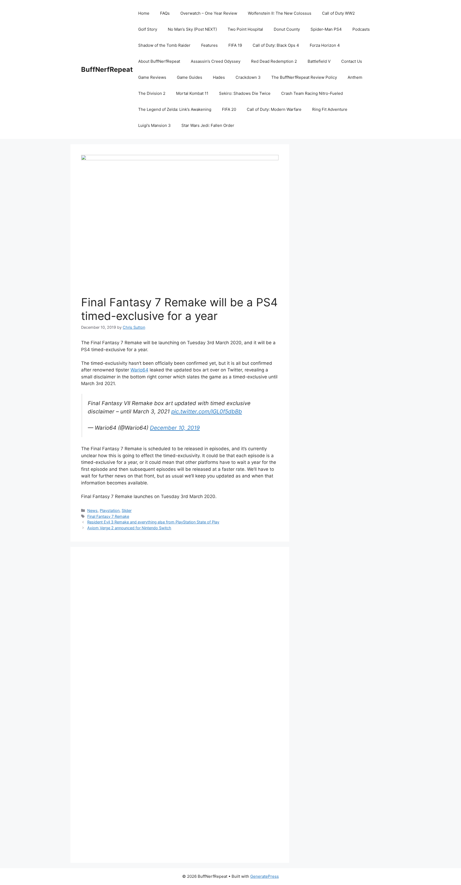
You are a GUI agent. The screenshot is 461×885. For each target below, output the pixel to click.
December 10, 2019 (175, 427)
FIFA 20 (229, 109)
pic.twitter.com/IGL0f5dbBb (206, 411)
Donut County (287, 29)
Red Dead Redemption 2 (274, 61)
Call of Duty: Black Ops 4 (276, 45)
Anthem (355, 77)
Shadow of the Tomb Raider (164, 45)
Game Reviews (152, 77)
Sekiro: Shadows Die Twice (245, 93)
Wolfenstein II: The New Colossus (279, 13)
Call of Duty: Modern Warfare (274, 109)
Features (209, 45)
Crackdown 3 (248, 77)
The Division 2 (151, 93)
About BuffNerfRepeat (159, 61)
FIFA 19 (235, 45)
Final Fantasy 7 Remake (108, 516)
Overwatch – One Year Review (208, 13)
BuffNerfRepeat (107, 69)
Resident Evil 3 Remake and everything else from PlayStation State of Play (153, 522)
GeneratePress (264, 876)
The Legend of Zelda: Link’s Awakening (174, 109)
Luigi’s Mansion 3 (154, 125)
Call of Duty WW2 (338, 13)
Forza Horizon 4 (325, 45)
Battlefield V (319, 61)
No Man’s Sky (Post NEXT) (192, 29)
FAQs (165, 13)
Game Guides (189, 77)
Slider (127, 510)
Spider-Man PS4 (326, 29)
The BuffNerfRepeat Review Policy (304, 77)
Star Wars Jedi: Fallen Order (207, 125)
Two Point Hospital (245, 29)
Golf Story (147, 29)
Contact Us (351, 61)
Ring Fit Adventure (329, 109)
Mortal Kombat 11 (192, 93)
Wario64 (139, 370)
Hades (219, 77)
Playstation (110, 510)
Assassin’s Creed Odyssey (215, 61)
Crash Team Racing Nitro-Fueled (312, 93)
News (92, 510)
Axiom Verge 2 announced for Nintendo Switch (129, 528)
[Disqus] (180, 631)
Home (143, 13)
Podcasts (361, 29)
